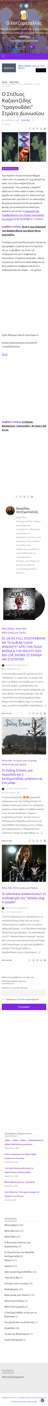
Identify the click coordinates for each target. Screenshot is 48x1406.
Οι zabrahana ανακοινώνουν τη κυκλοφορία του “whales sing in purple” (24, 897)
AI (33, 120)
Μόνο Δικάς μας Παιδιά (25, 887)
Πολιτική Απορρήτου (13, 1376)
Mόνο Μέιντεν (11, 1230)
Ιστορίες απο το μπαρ (16, 1283)
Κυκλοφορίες (11, 1289)
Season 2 (9, 1265)
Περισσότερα (7, 960)
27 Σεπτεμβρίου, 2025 (13, 912)
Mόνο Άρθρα (10, 1224)
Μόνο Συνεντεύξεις (14, 1300)
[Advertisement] (24, 301)
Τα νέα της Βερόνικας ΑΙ (16, 1333)
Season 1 (9, 1260)
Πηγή (4, 354)
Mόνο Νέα (25, 120)
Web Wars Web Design (28, 1401)
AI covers (6, 124)
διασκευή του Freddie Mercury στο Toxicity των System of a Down (23, 214)
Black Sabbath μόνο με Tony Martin (31, 66)
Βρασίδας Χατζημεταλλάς (27, 510)
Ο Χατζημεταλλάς (24, 23)
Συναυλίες (9, 1328)
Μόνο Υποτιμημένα (14, 1306)
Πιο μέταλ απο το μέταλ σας (19, 1322)
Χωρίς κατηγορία (13, 1339)
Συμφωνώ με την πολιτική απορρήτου (22, 999)
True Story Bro (11, 1277)
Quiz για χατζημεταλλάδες (18, 1271)
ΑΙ (32, 179)
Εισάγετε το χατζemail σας (14, 987)
